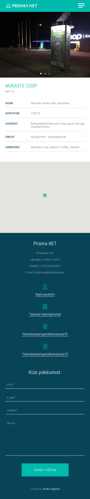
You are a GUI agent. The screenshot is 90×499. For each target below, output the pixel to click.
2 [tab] (45, 73)
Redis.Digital (51, 488)
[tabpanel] (45, 45)
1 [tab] (41, 73)
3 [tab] (49, 73)
